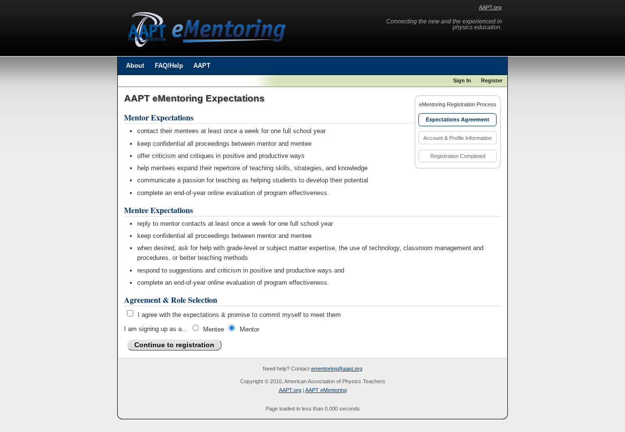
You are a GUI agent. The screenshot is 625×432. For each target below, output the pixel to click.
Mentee (213, 329)
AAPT (201, 65)
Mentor (249, 329)
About (135, 65)
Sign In (462, 80)
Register (491, 80)
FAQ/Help (169, 65)
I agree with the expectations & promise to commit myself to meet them (239, 314)
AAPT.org (490, 7)
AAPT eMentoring (326, 390)
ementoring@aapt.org (336, 369)
